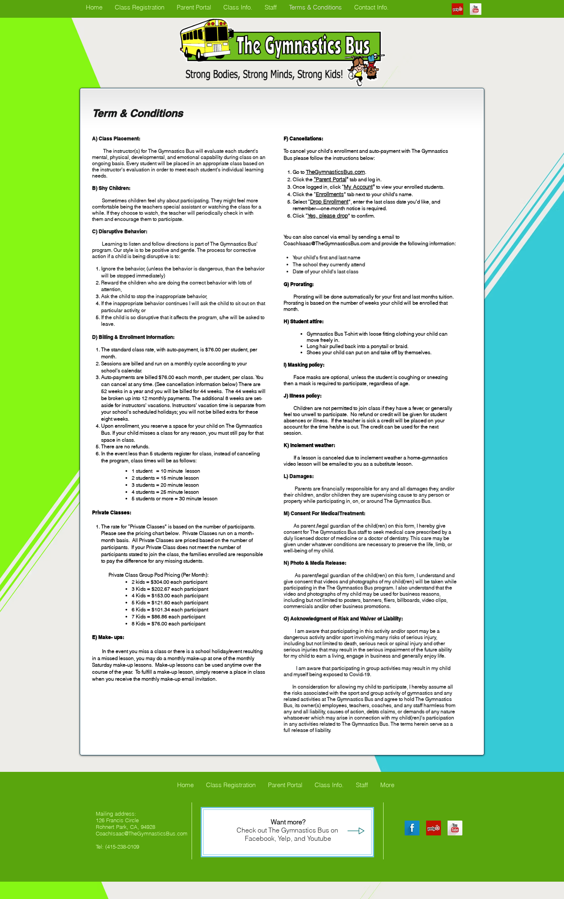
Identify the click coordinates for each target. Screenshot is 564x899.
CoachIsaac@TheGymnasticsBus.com (327, 243)
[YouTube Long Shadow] (475, 9)
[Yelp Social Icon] (457, 9)
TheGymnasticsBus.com (335, 171)
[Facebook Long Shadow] (412, 828)
